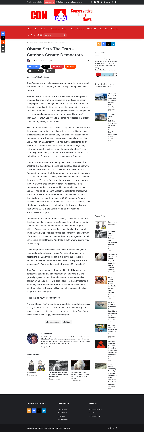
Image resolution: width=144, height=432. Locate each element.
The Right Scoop (63, 419)
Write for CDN (92, 29)
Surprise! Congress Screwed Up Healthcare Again (112, 329)
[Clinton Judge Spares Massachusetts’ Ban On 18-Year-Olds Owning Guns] (101, 280)
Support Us (104, 29)
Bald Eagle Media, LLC (63, 428)
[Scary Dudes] (36, 365)
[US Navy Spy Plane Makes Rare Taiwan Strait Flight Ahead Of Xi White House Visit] (101, 305)
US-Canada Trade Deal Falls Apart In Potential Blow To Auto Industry (112, 100)
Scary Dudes (31, 372)
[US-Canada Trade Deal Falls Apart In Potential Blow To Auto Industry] (101, 96)
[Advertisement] (106, 178)
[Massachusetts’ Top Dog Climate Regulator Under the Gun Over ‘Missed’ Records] (80, 365)
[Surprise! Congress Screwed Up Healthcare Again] (101, 328)
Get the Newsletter (77, 29)
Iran (36, 29)
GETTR (67, 343)
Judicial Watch (62, 413)
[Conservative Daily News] (62, 15)
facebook (59, 343)
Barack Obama (53, 322)
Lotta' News (61, 416)
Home (30, 29)
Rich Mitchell (34, 61)
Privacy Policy (95, 416)
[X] (47, 347)
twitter (53, 343)
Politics (67, 322)
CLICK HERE (106, 63)
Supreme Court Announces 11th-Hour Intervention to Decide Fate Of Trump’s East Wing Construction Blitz (112, 125)
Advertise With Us (96, 409)
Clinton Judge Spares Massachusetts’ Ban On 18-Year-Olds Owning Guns (112, 286)
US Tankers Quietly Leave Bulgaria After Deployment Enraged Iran (76, 2)
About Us (114, 29)
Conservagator (62, 409)
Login (92, 413)
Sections (44, 29)
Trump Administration (59, 29)
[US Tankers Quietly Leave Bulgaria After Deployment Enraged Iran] (58, 365)
